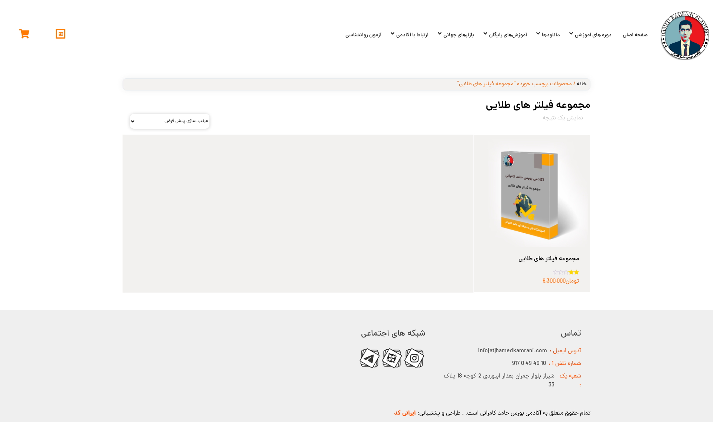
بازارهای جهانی (458, 35)
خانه (582, 84)
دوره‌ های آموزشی (593, 35)
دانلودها (551, 35)
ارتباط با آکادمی (412, 35)
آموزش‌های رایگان (508, 35)
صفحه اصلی (635, 35)
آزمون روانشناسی (363, 35)
